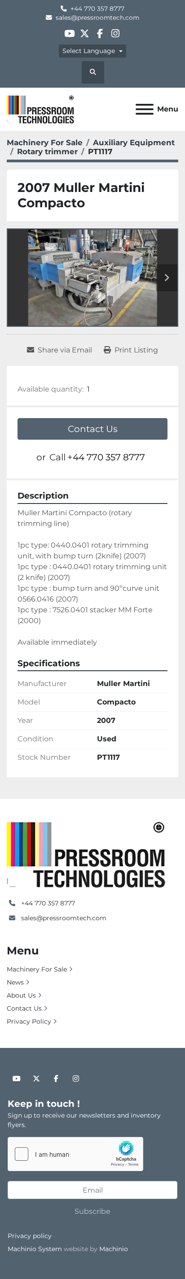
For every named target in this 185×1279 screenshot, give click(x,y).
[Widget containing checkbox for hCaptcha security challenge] (75, 1154)
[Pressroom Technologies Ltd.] (86, 854)
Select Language (88, 51)
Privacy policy (30, 1236)
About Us (21, 995)
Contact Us (93, 428)
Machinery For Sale (37, 969)
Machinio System (35, 1249)
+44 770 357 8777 (97, 8)
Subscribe (92, 1211)
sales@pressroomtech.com (97, 17)
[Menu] (145, 109)
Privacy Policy (29, 1021)
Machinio (113, 1249)
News (15, 982)
